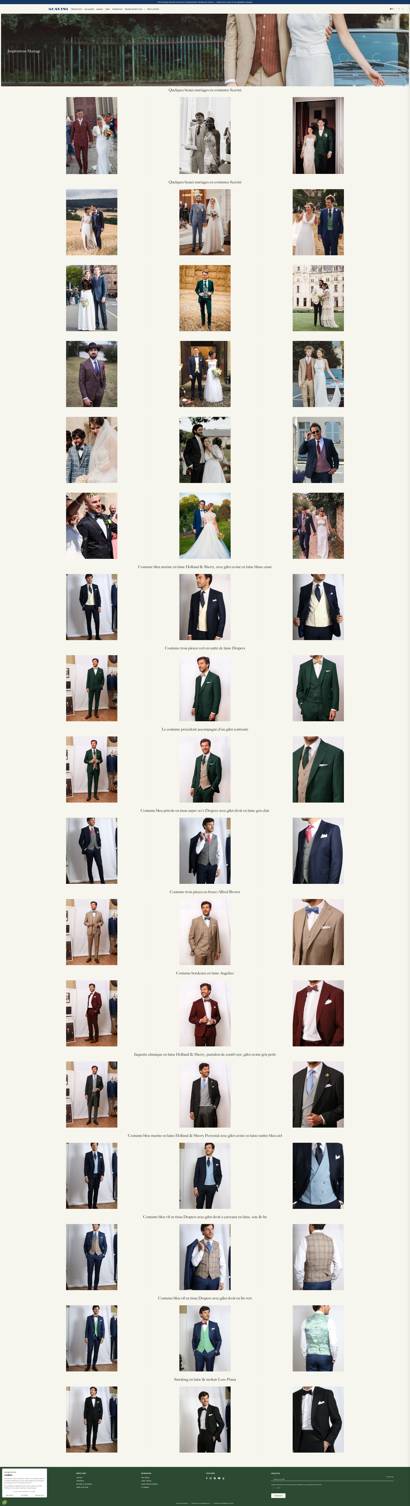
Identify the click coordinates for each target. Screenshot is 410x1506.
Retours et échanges (84, 1484)
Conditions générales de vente (224, 1503)
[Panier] (406, 9)
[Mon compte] (403, 9)
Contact (79, 1477)
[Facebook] (206, 1478)
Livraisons (80, 1481)
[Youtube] (219, 1478)
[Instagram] (210, 1478)
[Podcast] (223, 1478)
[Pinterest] (215, 1478)
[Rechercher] (399, 9)
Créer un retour (82, 1487)
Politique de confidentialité (201, 1503)
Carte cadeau (146, 1481)
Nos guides (145, 1477)
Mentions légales (182, 1503)
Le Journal (145, 1487)
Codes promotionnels (149, 1484)
